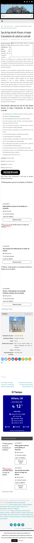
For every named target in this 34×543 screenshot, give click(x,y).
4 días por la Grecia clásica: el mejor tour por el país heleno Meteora (25, 384)
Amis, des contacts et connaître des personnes (20, 514)
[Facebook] (29, 1)
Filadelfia (16, 508)
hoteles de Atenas (15, 116)
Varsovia (13, 506)
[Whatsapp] (26, 359)
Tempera (23, 528)
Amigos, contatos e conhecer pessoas (10, 512)
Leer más (20, 540)
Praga (24, 504)
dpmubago (5, 39)
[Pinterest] (16, 359)
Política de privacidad (19, 502)
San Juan (10, 508)
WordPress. (29, 528)
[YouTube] (24, 1)
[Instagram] (32, 1)
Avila (8, 506)
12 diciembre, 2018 (15, 39)
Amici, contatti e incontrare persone (10, 516)
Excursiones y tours (8, 26)
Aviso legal (9, 502)
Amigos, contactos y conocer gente (20, 510)
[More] (29, 359)
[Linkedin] (12, 359)
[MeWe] (19, 359)
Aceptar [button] (14, 540)
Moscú (23, 506)
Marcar (4, 377)
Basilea (16, 504)
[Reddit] (9, 359)
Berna (20, 504)
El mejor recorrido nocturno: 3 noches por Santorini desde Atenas (7, 384)
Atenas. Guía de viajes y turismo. (13, 4)
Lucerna (11, 504)
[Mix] (22, 359)
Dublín (18, 506)
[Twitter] (27, 1)
